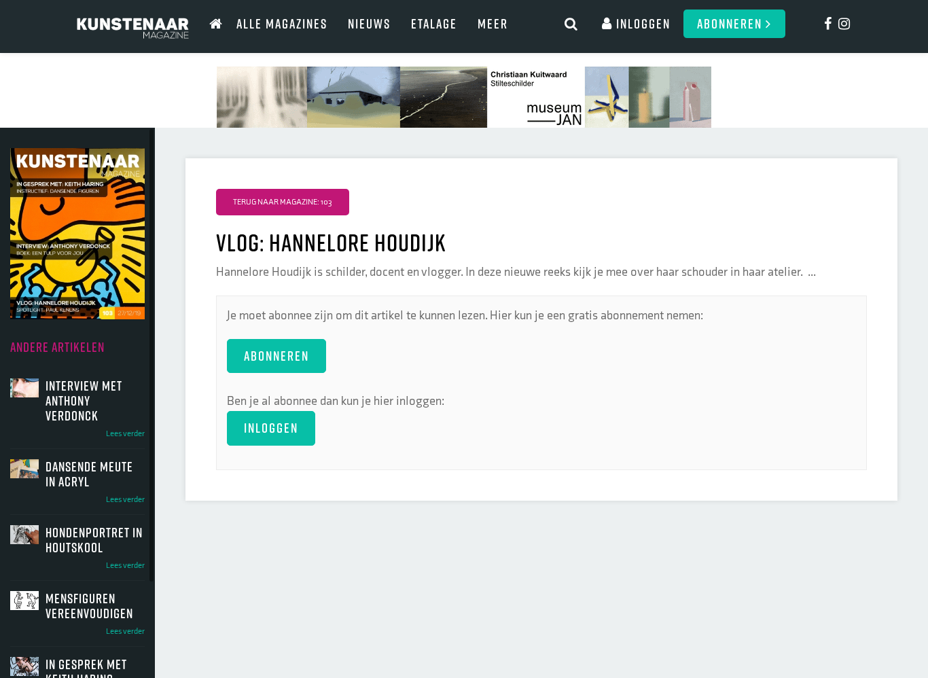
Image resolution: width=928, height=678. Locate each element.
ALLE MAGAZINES (281, 23)
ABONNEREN (276, 355)
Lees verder (125, 434)
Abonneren (731, 23)
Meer (493, 23)
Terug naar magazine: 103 (282, 202)
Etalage (434, 23)
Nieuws (369, 23)
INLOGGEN (271, 427)
